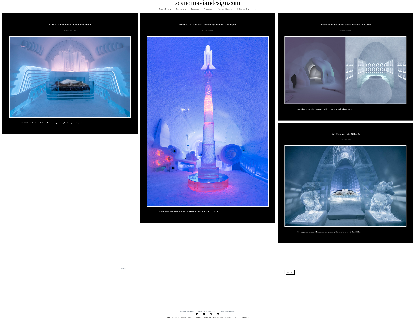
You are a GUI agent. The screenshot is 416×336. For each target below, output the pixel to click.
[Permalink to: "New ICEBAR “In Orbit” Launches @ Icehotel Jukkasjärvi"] (207, 121)
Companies (198, 317)
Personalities (210, 317)
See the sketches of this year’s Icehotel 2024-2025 (345, 24)
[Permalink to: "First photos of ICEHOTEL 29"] (345, 186)
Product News (186, 317)
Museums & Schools (225, 317)
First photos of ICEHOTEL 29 (345, 134)
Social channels (242, 317)
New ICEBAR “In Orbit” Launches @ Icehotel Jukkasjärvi (207, 24)
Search (123, 268)
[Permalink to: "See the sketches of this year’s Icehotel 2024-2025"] (345, 70)
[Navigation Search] (255, 9)
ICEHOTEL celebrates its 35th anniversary (70, 24)
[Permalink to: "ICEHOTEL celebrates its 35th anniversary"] (70, 77)
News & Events (173, 317)
